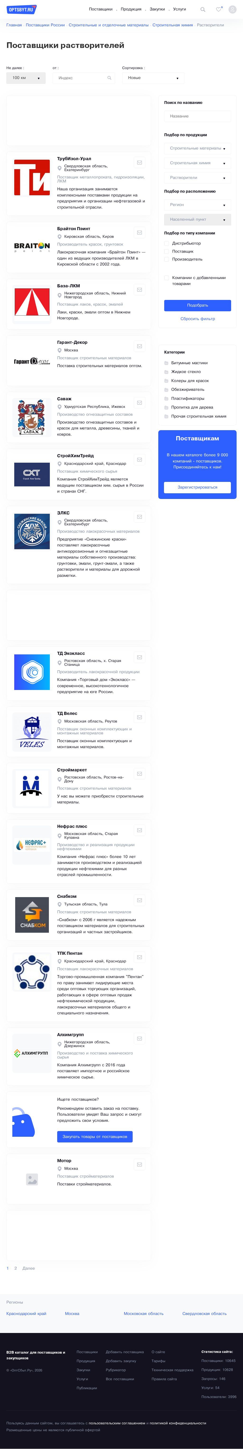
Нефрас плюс (72, 827)
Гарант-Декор (72, 343)
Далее (29, 1268)
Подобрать (197, 305)
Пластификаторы (187, 399)
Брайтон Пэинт (73, 229)
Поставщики (100, 9)
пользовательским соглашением (117, 1423)
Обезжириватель (187, 389)
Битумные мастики (189, 363)
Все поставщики (120, 1379)
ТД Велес (67, 714)
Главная (14, 25)
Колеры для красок (190, 381)
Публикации (87, 1388)
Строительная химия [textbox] (190, 163)
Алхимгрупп (70, 1035)
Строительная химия (173, 25)
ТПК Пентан (69, 953)
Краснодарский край (26, 1314)
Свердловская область (204, 1314)
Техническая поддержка (172, 1370)
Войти (233, 9)
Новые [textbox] (134, 78)
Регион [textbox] (177, 205)
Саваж (64, 399)
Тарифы (158, 1361)
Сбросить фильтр (198, 319)
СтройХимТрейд (75, 456)
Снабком (67, 897)
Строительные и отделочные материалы (109, 25)
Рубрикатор (116, 1370)
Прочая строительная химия (198, 416)
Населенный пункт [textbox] (188, 219)
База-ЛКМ (68, 286)
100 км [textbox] (19, 78)
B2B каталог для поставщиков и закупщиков (35, 1355)
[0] (218, 9)
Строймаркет (72, 770)
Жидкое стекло (186, 372)
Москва (72, 1314)
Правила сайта (164, 1379)
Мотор (64, 1161)
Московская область (144, 1314)
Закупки (157, 9)
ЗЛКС (63, 513)
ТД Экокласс (71, 654)
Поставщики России (45, 25)
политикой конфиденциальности (178, 1423)
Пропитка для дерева (192, 407)
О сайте (158, 1352)
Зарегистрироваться (197, 487)
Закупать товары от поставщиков (95, 1137)
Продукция (131, 9)
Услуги (179, 9)
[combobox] (26, 78)
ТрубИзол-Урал (74, 159)
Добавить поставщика (125, 1352)
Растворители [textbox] (183, 178)
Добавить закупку (121, 1361)
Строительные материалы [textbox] (195, 148)
